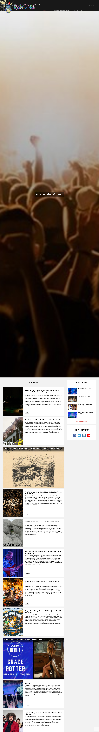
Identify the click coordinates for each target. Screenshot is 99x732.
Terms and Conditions (82, 5)
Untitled (27, 683)
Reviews (62, 10)
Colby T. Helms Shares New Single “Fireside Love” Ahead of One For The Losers (33, 449)
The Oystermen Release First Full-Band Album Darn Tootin (42, 420)
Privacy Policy (74, 5)
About (65, 5)
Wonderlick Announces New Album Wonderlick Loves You (42, 522)
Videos (81, 10)
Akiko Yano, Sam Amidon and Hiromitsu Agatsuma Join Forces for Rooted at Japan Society (42, 391)
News (50, 10)
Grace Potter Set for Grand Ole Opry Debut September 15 (24, 640)
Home (39, 10)
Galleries (75, 10)
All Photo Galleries (81, 421)
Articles (45, 10)
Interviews (56, 10)
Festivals (68, 10)
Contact (68, 5)
